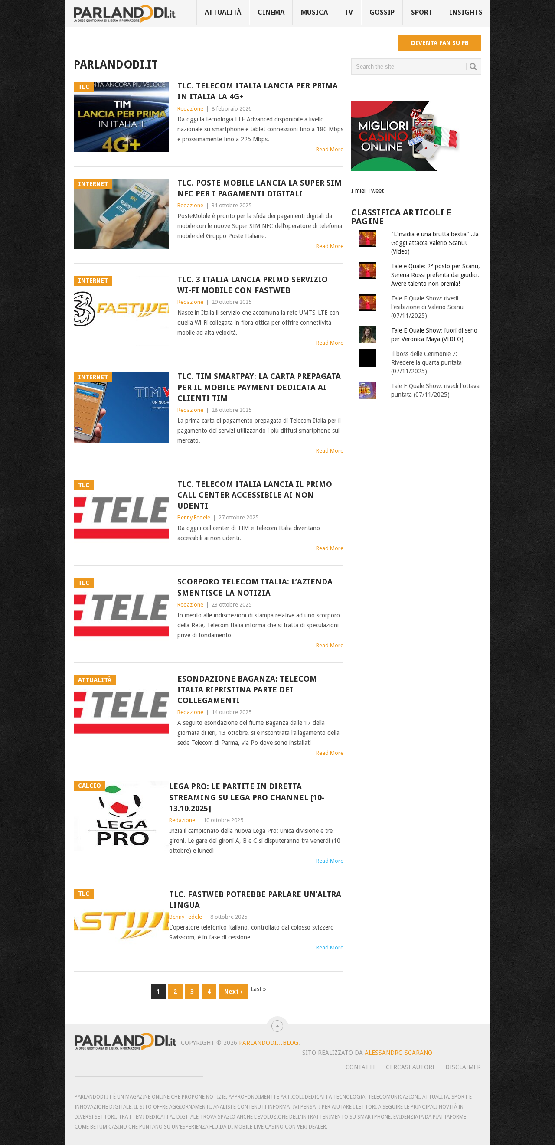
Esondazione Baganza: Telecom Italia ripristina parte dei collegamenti (247, 689)
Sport (422, 12)
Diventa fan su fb (440, 42)
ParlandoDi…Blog (268, 1042)
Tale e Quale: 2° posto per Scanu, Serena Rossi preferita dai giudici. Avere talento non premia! (435, 275)
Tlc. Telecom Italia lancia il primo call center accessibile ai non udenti (254, 495)
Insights (466, 12)
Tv (348, 12)
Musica (314, 12)
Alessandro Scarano (398, 1052)
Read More (329, 149)
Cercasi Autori (410, 1066)
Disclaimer (463, 1066)
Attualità (223, 12)
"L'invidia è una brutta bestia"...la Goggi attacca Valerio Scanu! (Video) (435, 243)
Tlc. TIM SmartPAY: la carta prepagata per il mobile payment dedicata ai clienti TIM (259, 387)
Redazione (190, 108)
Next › (233, 991)
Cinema (271, 12)
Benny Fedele (193, 517)
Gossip (382, 12)
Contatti (360, 1066)
